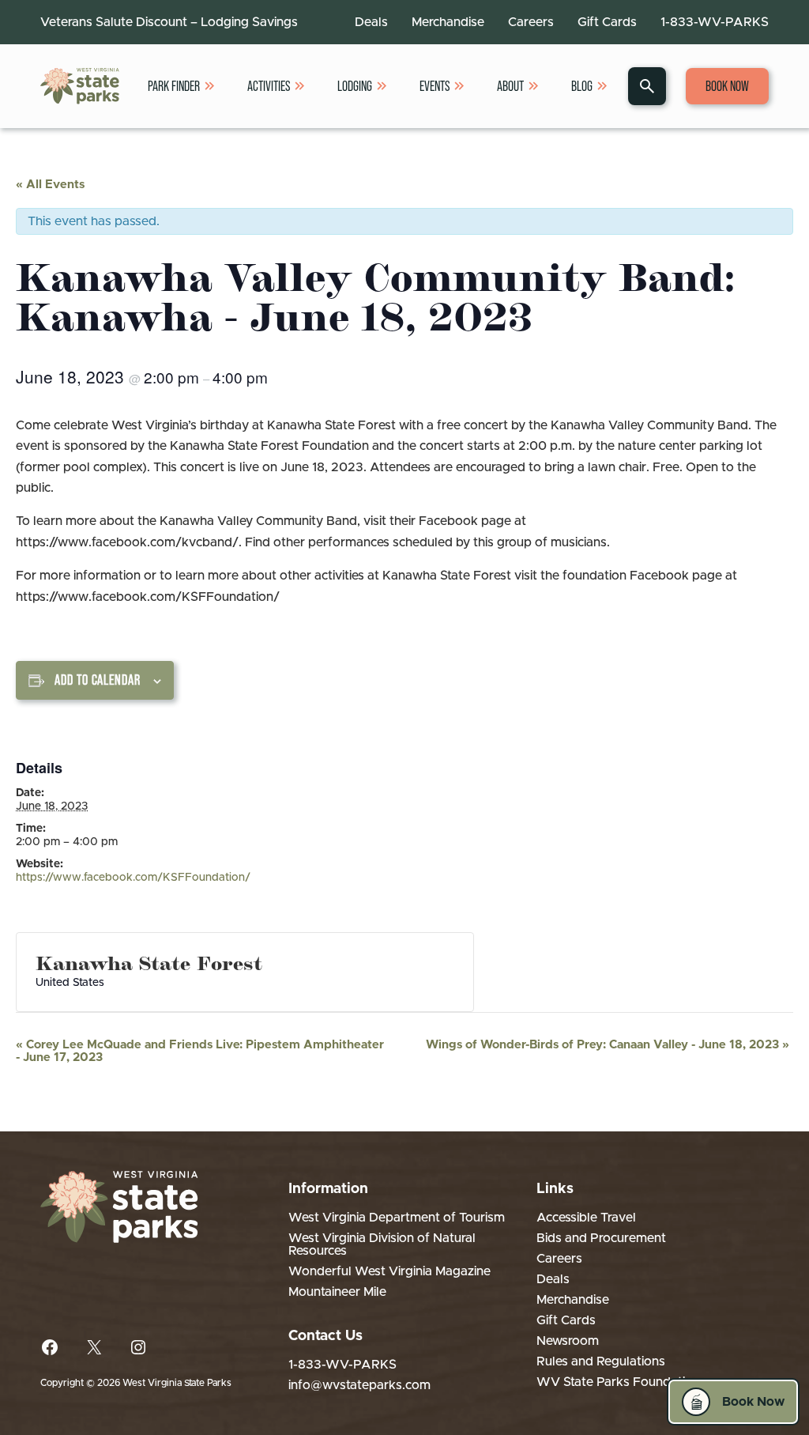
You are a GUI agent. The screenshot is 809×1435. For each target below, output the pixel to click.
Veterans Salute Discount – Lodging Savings (169, 22)
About (510, 86)
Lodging (354, 86)
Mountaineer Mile (337, 1292)
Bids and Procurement (601, 1238)
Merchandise (448, 22)
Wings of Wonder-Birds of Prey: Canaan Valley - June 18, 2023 (607, 1045)
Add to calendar (98, 680)
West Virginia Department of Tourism (396, 1217)
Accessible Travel (586, 1217)
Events (435, 86)
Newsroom (567, 1341)
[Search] (647, 86)
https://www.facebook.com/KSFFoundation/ (133, 877)
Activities (268, 86)
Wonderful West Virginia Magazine (389, 1271)
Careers (531, 22)
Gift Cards (607, 22)
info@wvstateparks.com (359, 1385)
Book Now (727, 86)
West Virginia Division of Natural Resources (382, 1244)
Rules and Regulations (600, 1361)
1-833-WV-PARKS (714, 22)
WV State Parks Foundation (618, 1382)
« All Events (50, 185)
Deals (371, 22)
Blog (582, 86)
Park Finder (174, 86)
